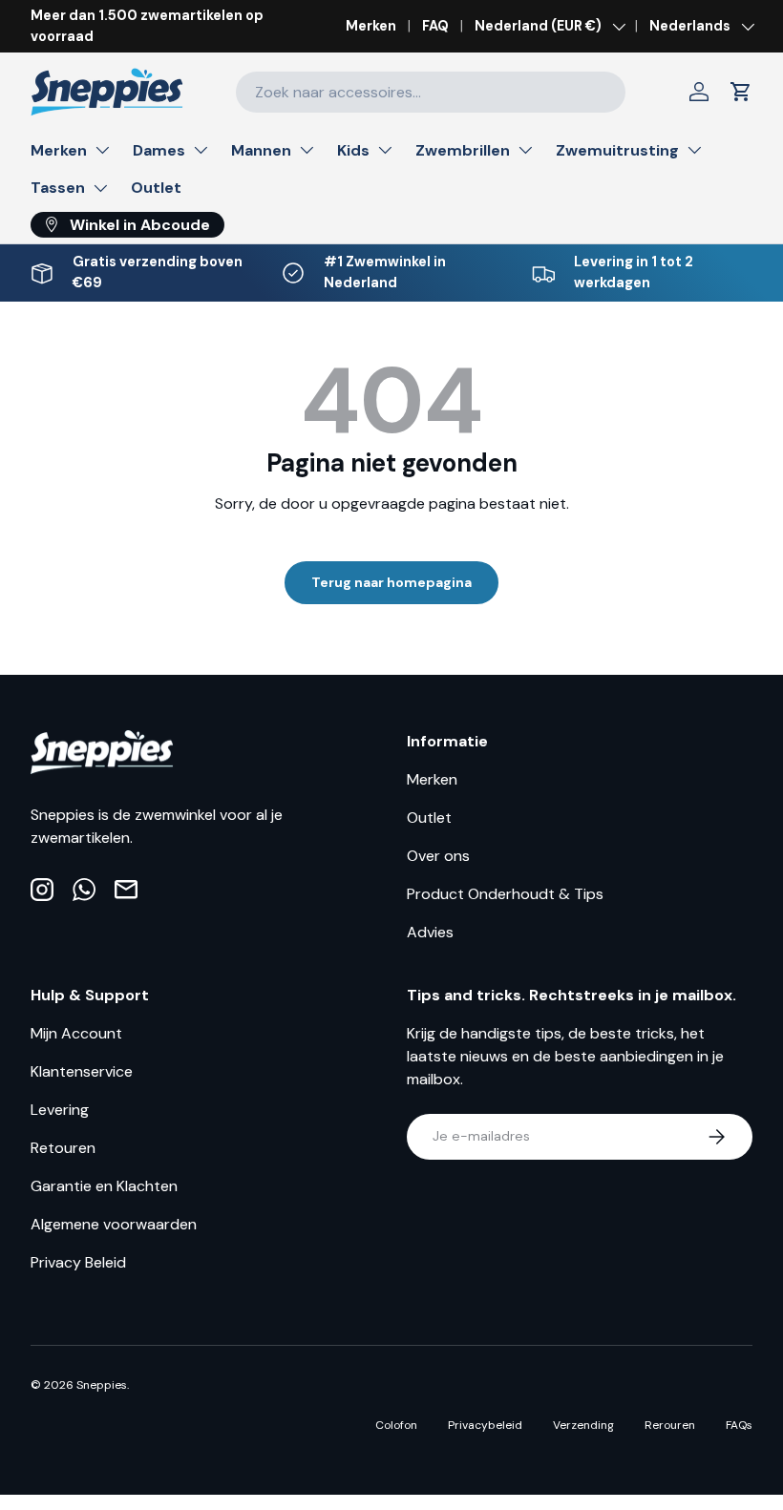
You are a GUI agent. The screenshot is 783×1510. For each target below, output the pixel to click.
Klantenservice (82, 1071)
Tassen (58, 188)
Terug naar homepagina (391, 582)
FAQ (435, 25)
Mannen (261, 150)
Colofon (396, 1425)
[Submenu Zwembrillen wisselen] (525, 149)
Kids (353, 150)
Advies (430, 932)
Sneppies (101, 1385)
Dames (159, 150)
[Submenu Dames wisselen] (200, 149)
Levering (60, 1110)
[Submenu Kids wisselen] (384, 149)
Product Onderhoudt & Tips (505, 894)
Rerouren (670, 1425)
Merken (371, 25)
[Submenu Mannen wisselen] (306, 149)
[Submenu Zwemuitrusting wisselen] (694, 149)
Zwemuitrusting (617, 150)
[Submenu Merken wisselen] (102, 149)
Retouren (63, 1148)
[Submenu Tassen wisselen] (100, 188)
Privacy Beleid (78, 1262)
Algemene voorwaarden (114, 1224)
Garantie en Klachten (104, 1186)
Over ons (438, 856)
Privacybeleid (485, 1425)
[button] (741, 92)
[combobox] (430, 92)
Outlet (156, 188)
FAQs (739, 1425)
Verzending (583, 1425)
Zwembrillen (462, 150)
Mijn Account (76, 1033)
